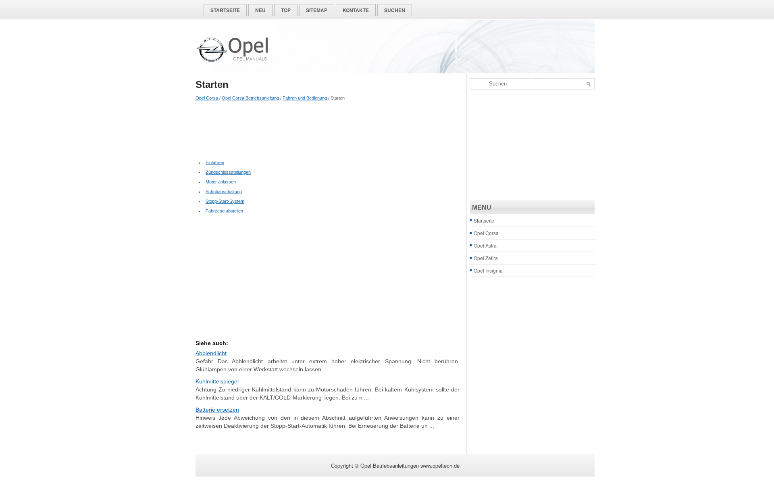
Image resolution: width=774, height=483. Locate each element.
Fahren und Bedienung (305, 98)
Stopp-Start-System (225, 201)
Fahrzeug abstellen (224, 210)
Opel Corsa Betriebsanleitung (250, 98)
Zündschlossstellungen (228, 172)
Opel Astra (485, 245)
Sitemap (316, 10)
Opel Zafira (486, 257)
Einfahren (215, 162)
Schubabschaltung (224, 191)
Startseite (225, 10)
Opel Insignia (488, 270)
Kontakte (356, 10)
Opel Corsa (207, 98)
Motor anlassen (221, 181)
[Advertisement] (328, 129)
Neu (260, 10)
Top (286, 10)
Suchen (394, 10)
